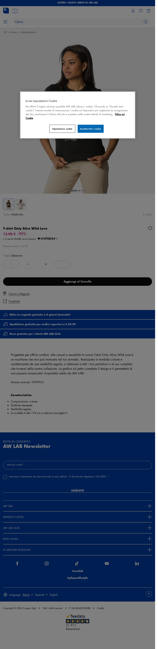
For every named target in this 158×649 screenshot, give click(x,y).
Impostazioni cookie (62, 128)
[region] (77, 115)
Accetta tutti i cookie (90, 128)
